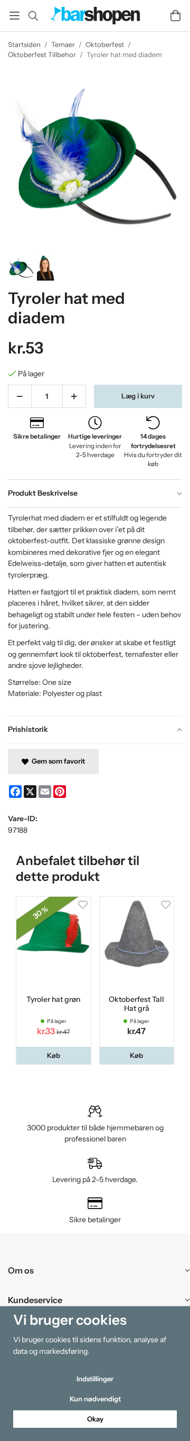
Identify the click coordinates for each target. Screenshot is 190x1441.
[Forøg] (74, 396)
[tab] (95, 493)
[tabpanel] (95, 611)
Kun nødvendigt (95, 1398)
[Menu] (14, 15)
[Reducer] (20, 396)
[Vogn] (175, 15)
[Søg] (33, 16)
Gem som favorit (56, 761)
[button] (53, 1055)
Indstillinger (95, 1378)
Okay (95, 1419)
